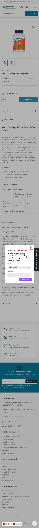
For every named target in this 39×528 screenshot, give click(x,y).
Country (9, 263)
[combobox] (13, 267)
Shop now (25, 279)
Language (10, 271)
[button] (12, 524)
